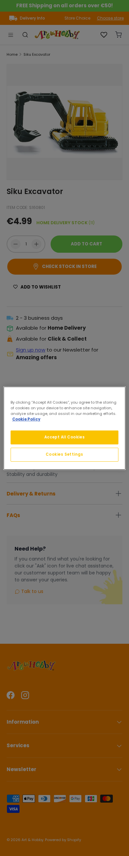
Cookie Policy (26, 419)
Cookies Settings (64, 454)
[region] (64, 428)
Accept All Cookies (64, 437)
